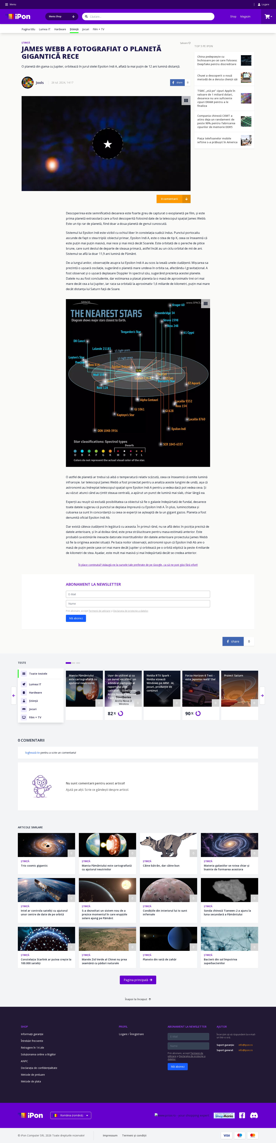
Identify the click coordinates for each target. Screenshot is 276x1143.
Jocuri (85, 29)
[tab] (68, 663)
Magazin (245, 16)
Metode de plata (31, 1081)
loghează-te (32, 752)
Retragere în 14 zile (32, 1047)
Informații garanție (32, 1034)
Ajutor (222, 1026)
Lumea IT (45, 29)
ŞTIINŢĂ (26, 42)
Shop (233, 16)
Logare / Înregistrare (131, 1034)
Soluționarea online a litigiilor (38, 1054)
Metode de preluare (33, 1074)
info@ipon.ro (246, 1045)
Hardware (60, 29)
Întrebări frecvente (32, 1041)
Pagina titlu (28, 29)
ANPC (24, 1061)
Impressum (110, 1135)
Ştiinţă (25, 861)
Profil (123, 1026)
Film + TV (98, 29)
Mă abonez (76, 618)
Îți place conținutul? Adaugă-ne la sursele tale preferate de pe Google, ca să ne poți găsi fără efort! (138, 565)
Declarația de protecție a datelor (130, 611)
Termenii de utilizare (99, 611)
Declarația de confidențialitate (39, 1068)
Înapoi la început (136, 999)
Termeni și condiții (134, 1135)
